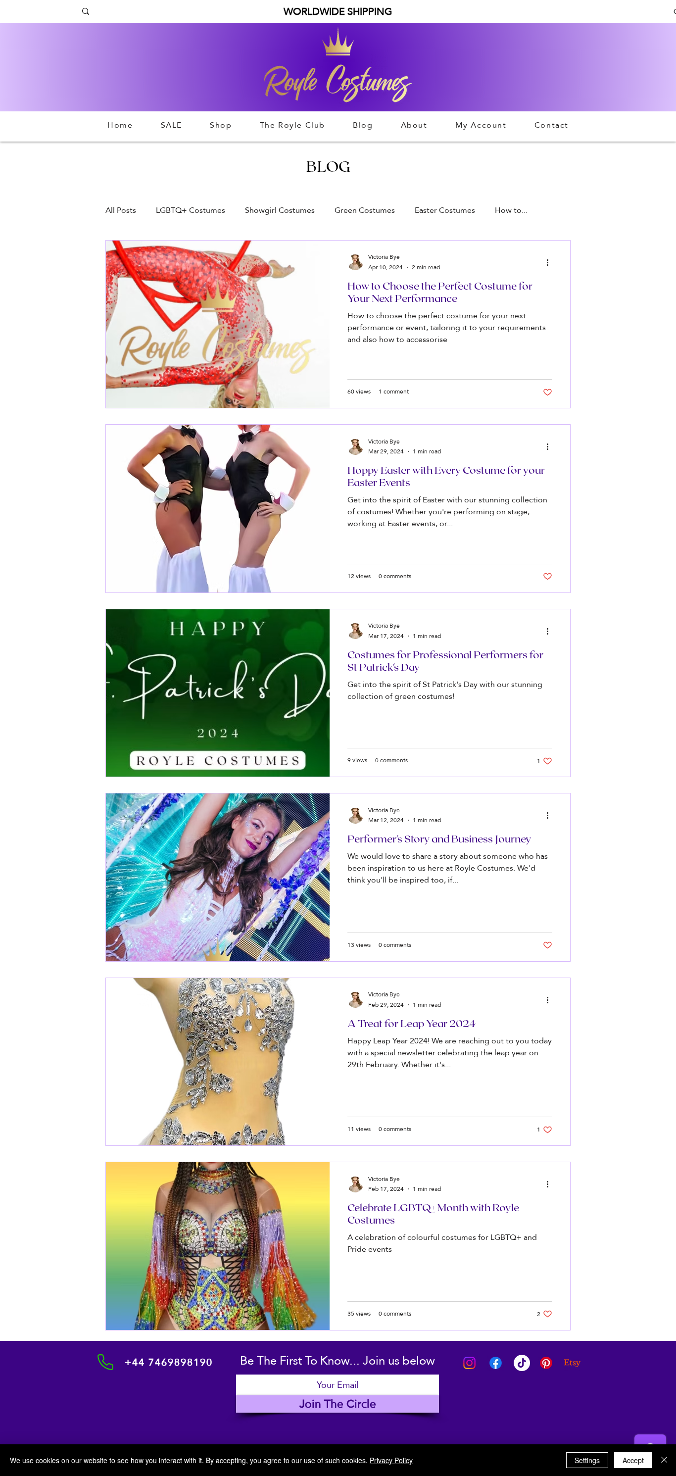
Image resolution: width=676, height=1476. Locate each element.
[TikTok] (522, 1363)
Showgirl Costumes (280, 210)
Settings (587, 1460)
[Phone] (105, 1362)
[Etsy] (572, 1363)
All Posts (120, 210)
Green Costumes (365, 210)
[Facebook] (495, 1363)
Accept (633, 1460)
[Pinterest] (546, 1363)
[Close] (664, 1460)
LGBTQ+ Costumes (190, 210)
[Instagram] (469, 1363)
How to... (511, 210)
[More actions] (551, 262)
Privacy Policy (391, 1460)
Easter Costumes (445, 210)
